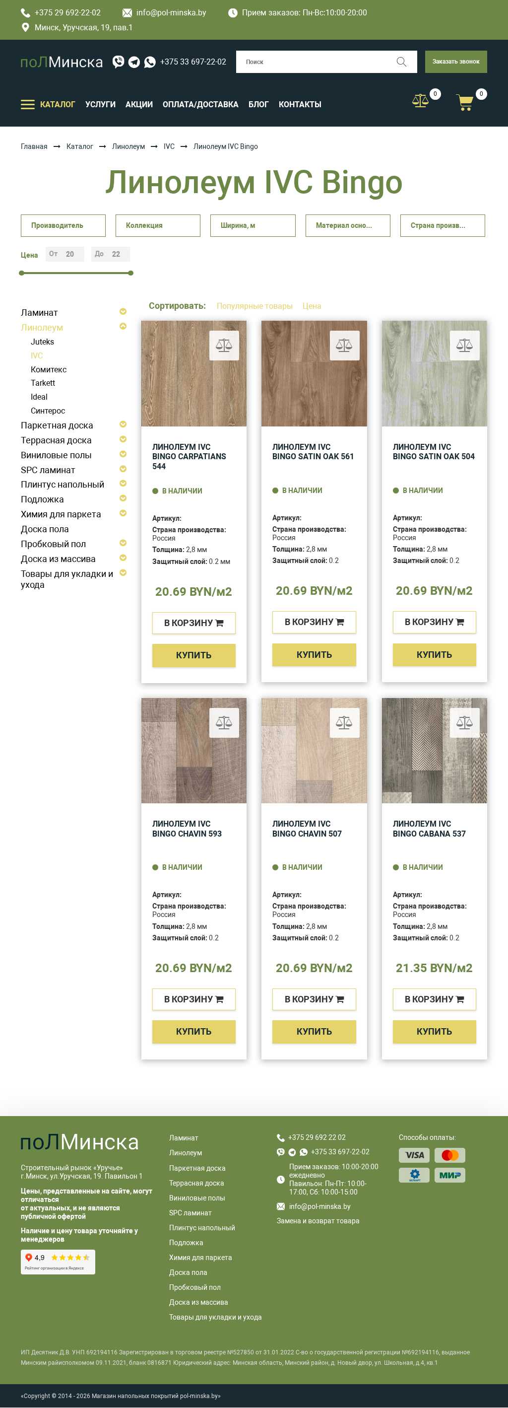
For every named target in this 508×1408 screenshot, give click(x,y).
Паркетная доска (57, 425)
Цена (312, 306)
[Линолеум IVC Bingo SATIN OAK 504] (435, 373)
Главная (34, 146)
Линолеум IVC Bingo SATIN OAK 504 (434, 452)
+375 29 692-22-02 (68, 12)
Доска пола (45, 529)
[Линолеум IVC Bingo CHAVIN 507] (314, 751)
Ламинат (39, 312)
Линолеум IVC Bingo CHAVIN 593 (187, 829)
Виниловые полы (56, 455)
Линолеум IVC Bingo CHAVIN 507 (307, 829)
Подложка (42, 499)
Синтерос (48, 411)
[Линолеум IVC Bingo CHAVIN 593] (194, 751)
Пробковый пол (53, 544)
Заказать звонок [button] (456, 61)
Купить (193, 655)
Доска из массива (58, 559)
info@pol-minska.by (171, 12)
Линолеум (128, 146)
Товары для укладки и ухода (67, 579)
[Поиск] (406, 62)
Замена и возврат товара (318, 1221)
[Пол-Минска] (62, 62)
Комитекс (48, 369)
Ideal (39, 397)
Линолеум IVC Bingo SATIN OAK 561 (313, 452)
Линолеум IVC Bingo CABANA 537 (429, 829)
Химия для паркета (61, 514)
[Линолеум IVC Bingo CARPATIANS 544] (194, 373)
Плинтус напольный (62, 484)
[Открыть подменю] (28, 104)
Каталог (79, 146)
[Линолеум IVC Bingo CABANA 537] (435, 751)
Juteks (42, 342)
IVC (169, 146)
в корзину (189, 623)
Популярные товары (256, 306)
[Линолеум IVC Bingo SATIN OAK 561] (314, 373)
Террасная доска (56, 440)
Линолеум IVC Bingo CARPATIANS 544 (189, 456)
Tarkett (43, 383)
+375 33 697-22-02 (193, 62)
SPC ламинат (48, 470)
